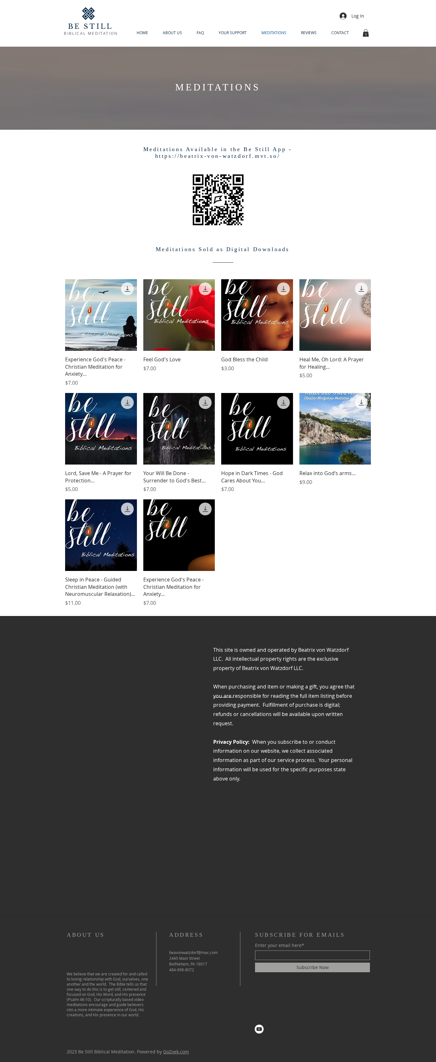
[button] (366, 33)
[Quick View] (101, 315)
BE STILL (90, 26)
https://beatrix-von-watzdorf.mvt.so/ (217, 156)
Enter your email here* (279, 945)
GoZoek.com (176, 1052)
